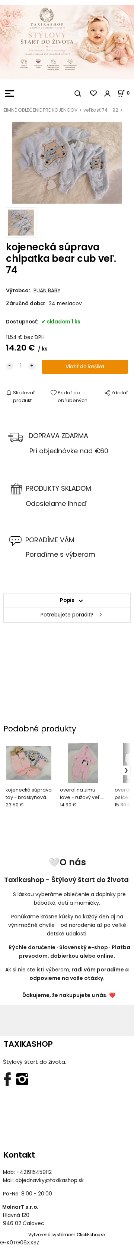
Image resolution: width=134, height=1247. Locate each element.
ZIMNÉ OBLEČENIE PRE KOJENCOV (40, 110)
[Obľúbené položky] (94, 93)
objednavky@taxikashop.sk (49, 1180)
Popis (67, 600)
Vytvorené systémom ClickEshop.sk (67, 1235)
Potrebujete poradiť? (67, 614)
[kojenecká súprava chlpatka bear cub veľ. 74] (67, 163)
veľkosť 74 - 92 (100, 110)
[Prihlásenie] (107, 93)
